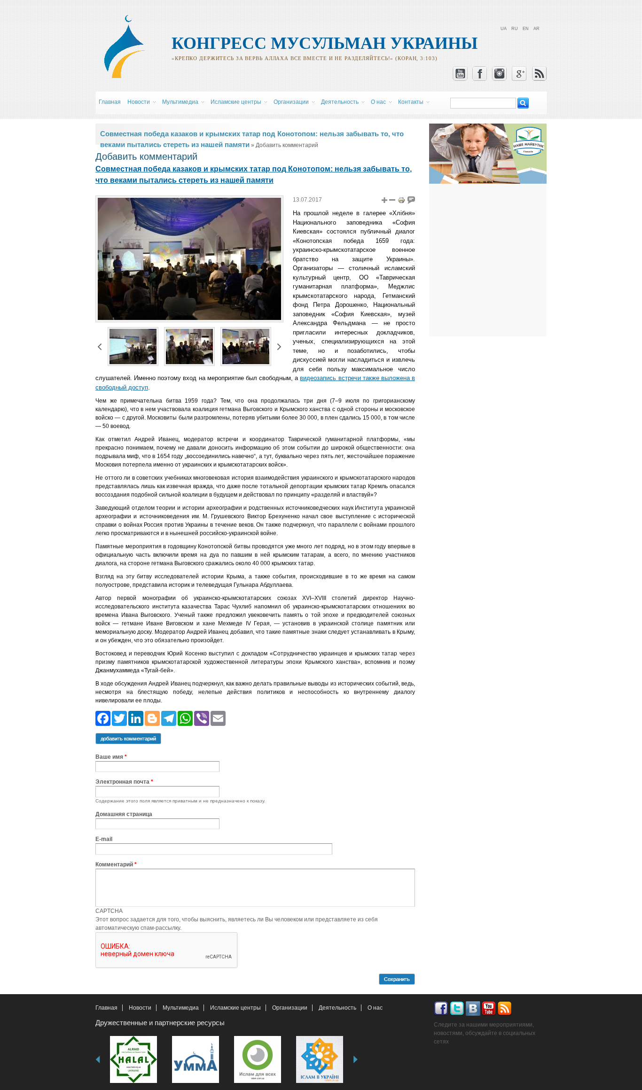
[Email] (218, 717)
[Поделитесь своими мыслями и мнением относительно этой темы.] (411, 199)
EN (526, 28)
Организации (289, 1007)
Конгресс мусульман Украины (325, 43)
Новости (140, 1007)
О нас (375, 1007)
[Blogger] (152, 717)
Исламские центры (235, 1007)
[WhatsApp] (185, 717)
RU (514, 28)
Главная (110, 102)
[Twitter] (119, 717)
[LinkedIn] (135, 717)
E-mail (103, 839)
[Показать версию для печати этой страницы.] (401, 199)
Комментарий (116, 864)
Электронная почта (124, 782)
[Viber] (201, 717)
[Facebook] (102, 717)
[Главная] (128, 76)
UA (504, 28)
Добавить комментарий (128, 738)
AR (536, 28)
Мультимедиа (181, 1007)
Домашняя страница (123, 814)
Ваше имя (111, 757)
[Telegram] (168, 717)
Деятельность (337, 1007)
